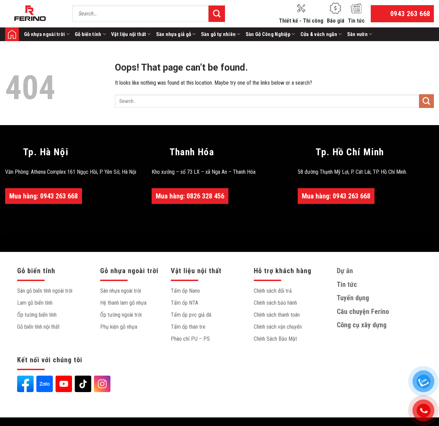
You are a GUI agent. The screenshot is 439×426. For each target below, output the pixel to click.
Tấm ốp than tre (188, 327)
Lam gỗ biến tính (34, 303)
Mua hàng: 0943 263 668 (43, 196)
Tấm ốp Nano (185, 291)
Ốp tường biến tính (37, 315)
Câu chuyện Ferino (363, 311)
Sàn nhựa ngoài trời (120, 291)
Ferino (12, 34)
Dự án (345, 271)
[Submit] (217, 13)
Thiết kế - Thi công (301, 20)
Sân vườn (357, 34)
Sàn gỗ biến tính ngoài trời (44, 291)
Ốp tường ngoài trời (121, 315)
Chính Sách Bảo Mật (275, 339)
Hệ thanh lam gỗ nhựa (123, 303)
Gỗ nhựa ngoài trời (44, 34)
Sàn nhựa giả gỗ (173, 34)
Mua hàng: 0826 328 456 (190, 196)
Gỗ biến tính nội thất (38, 327)
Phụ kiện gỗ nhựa (118, 327)
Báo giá (335, 20)
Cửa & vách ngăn (318, 34)
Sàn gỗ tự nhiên (218, 34)
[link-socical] (25, 384)
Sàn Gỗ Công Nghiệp (268, 34)
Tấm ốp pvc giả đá (191, 315)
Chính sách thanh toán (277, 315)
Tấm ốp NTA (184, 303)
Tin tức (356, 20)
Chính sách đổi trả (273, 291)
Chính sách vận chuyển (278, 327)
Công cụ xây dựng (362, 325)
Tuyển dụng (353, 298)
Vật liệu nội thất (128, 34)
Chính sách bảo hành (275, 303)
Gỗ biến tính (88, 34)
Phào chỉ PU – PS (190, 339)
